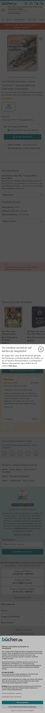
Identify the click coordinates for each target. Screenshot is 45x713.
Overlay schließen (41, 349)
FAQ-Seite (12, 366)
